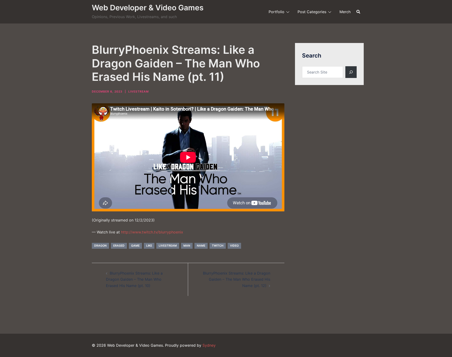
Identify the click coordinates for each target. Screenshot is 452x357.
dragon (100, 245)
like (149, 245)
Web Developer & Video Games (148, 7)
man (186, 245)
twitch (217, 245)
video (234, 245)
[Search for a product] (358, 12)
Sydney (209, 345)
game (135, 245)
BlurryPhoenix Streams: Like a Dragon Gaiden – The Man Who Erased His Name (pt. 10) (134, 279)
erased (119, 245)
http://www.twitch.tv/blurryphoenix (152, 232)
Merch (345, 11)
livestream (168, 245)
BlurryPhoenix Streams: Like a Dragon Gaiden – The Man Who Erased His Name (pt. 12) (236, 279)
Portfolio (276, 11)
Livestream (138, 91)
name (201, 245)
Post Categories (312, 11)
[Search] (351, 72)
